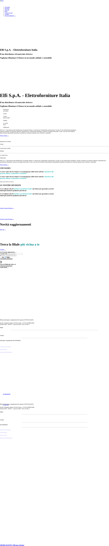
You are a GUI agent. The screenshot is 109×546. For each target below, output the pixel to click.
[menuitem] (57, 7)
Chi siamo (7, 7)
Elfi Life (7, 10)
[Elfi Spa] (54, 2)
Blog (6, 11)
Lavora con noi (8, 13)
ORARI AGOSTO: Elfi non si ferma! (12, 545)
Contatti (7, 14)
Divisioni (7, 8)
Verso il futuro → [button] (4, 135)
